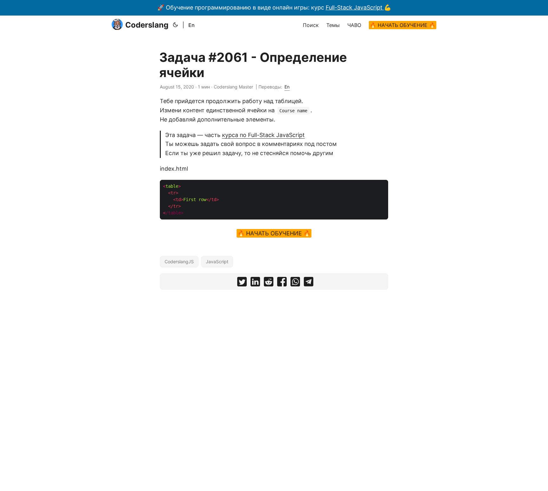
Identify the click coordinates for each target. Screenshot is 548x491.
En (191, 25)
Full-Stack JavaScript (355, 7)
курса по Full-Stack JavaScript (263, 135)
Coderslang (146, 24)
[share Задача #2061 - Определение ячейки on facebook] (282, 283)
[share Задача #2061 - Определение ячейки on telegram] (308, 283)
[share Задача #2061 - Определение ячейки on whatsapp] (295, 283)
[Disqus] (274, 373)
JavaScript (217, 261)
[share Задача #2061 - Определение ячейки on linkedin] (255, 283)
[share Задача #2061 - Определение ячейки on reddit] (268, 283)
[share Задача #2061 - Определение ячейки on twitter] (242, 283)
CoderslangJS (179, 261)
